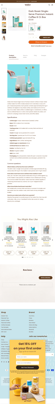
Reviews (31, 320)
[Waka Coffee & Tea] (27, 5)
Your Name (19, 354)
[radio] (32, 28)
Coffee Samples (5, 325)
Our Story (31, 316)
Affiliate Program (6, 349)
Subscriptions (33, 327)
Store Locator (5, 358)
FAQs (2, 340)
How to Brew (4, 344)
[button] (27, 367)
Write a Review (45, 278)
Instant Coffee (5, 320)
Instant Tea (4, 316)
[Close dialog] (44, 341)
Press (30, 318)
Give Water (32, 322)
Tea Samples (4, 327)
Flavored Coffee (5, 322)
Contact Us (4, 342)
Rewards (31, 329)
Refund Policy (5, 356)
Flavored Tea (5, 318)
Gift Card (3, 332)
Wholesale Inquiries (6, 351)
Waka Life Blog (33, 325)
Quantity (31, 34)
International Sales (6, 329)
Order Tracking (5, 346)
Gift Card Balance (6, 353)
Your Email (19, 360)
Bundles (31, 332)
